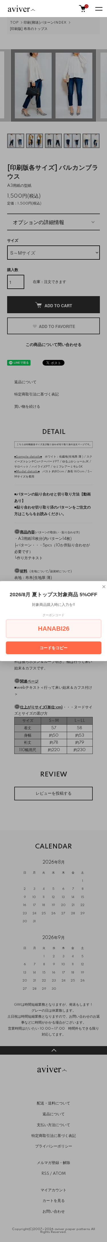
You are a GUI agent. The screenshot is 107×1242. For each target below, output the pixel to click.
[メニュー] (98, 8)
